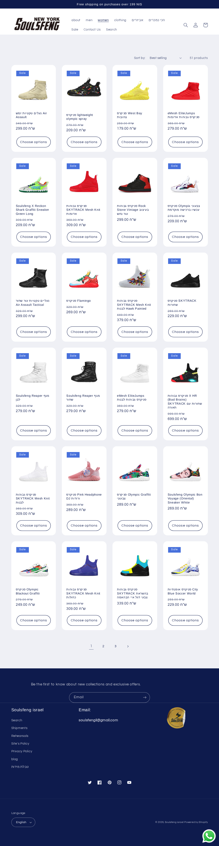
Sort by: (139, 58)
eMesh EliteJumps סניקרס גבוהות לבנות (131, 397)
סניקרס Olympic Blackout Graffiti (28, 591)
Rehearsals (19, 736)
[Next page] (128, 646)
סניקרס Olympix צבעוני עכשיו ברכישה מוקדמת (184, 207)
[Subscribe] (145, 697)
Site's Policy (20, 743)
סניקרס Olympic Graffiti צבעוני (134, 496)
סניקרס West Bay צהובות (129, 115)
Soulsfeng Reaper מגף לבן (32, 397)
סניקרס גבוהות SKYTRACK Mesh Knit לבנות (33, 498)
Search (16, 720)
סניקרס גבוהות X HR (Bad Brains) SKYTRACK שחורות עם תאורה (185, 401)
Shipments (19, 728)
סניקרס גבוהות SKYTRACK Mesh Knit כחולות (83, 593)
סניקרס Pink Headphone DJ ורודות (84, 496)
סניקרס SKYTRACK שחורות (182, 302)
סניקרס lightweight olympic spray (79, 116)
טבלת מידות (20, 766)
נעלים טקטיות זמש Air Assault (31, 115)
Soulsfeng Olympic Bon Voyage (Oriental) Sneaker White (185, 498)
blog (14, 759)
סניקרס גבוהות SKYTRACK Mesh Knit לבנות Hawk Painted (134, 304)
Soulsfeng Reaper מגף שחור (83, 397)
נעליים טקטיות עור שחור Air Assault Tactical (33, 302)
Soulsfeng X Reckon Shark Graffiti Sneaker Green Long (32, 209)
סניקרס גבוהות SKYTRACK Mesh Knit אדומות (83, 209)
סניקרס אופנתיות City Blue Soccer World (183, 591)
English (21, 822)
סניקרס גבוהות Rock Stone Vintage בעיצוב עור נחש (133, 209)
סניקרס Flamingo (78, 300)
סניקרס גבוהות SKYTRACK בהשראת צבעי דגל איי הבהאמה (132, 593)
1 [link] (91, 646)
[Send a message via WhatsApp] (209, 836)
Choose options (33, 142)
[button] (186, 25)
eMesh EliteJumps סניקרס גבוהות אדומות (184, 115)
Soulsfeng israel (174, 822)
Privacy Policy (21, 751)
